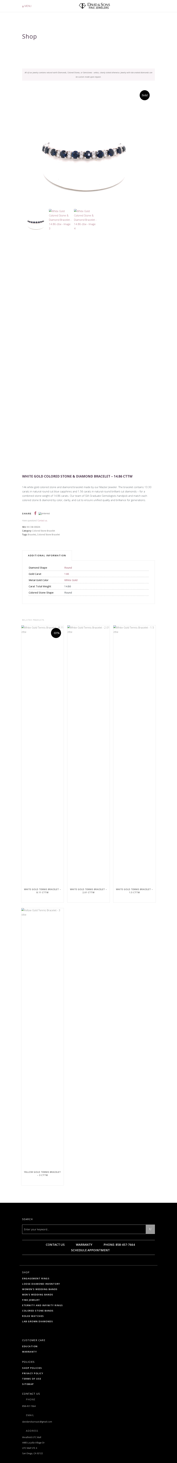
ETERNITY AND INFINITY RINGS (42, 1305)
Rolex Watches (33, 1316)
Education (30, 1346)
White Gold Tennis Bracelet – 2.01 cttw (88, 891)
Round (68, 567)
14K (66, 574)
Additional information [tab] (47, 555)
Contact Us (55, 1245)
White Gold (70, 580)
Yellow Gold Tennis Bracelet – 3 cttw (42, 1174)
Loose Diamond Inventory (41, 1283)
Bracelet (32, 534)
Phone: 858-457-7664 (119, 1245)
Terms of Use (31, 1378)
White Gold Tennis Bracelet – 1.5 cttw (134, 891)
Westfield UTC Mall (31, 1437)
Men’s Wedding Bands (37, 1294)
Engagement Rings (35, 1278)
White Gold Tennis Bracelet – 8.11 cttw (42, 891)
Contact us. (43, 520)
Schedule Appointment (90, 1250)
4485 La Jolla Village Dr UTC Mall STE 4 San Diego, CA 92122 (33, 1448)
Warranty (83, 1245)
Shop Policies (32, 1368)
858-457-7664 (29, 1406)
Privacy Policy (32, 1373)
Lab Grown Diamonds (37, 1321)
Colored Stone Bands (38, 1310)
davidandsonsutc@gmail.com (37, 1421)
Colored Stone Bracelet (43, 530)
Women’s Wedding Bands (40, 1289)
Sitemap (28, 1384)
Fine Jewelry (31, 1299)
